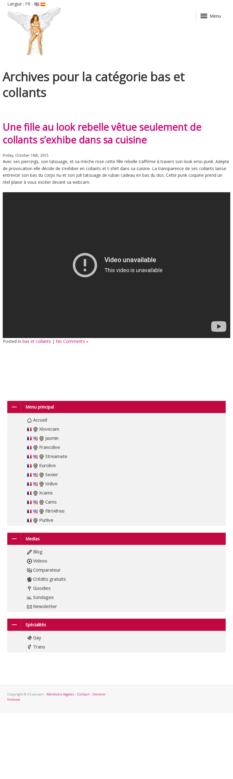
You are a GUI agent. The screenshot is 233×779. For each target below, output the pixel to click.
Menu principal (39, 407)
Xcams (45, 493)
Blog (37, 551)
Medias (32, 539)
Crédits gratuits (49, 579)
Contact (83, 694)
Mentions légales (60, 694)
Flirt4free (54, 511)
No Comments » (72, 341)
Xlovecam (48, 429)
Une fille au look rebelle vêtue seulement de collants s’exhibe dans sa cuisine (102, 133)
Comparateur (46, 570)
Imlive (51, 483)
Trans (38, 647)
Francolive (49, 447)
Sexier (51, 474)
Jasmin (51, 438)
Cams (50, 502)
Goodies (41, 588)
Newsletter (44, 606)
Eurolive (47, 465)
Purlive (45, 520)
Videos (39, 561)
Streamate (55, 456)
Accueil (39, 420)
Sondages (43, 597)
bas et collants (36, 341)
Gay (36, 637)
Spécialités (35, 624)
